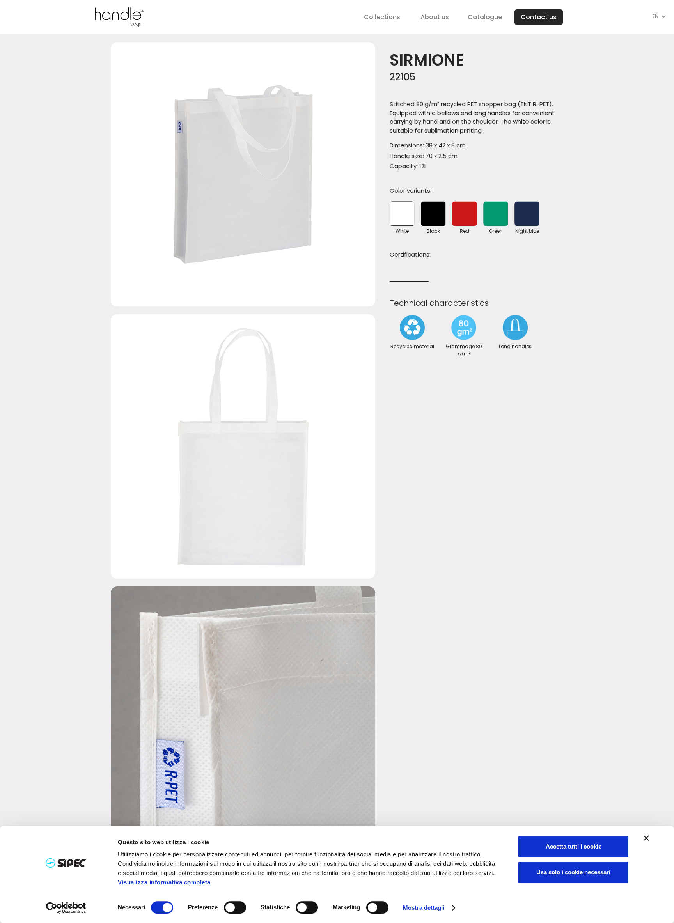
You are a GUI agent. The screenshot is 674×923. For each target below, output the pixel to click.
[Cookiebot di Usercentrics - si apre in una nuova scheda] (66, 908)
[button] (382, 17)
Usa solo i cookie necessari (573, 872)
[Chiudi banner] (646, 838)
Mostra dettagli (424, 908)
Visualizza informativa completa (164, 882)
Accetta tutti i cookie (573, 846)
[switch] (235, 907)
